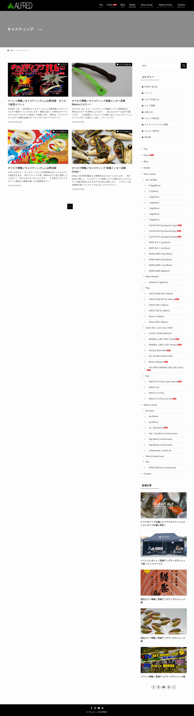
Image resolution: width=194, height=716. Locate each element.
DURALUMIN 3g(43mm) (158, 271)
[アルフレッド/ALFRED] (19, 5)
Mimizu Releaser (155, 362)
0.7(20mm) (152, 191)
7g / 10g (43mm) (155, 428)
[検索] (174, 687)
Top (145, 149)
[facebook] (153, 687)
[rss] (169, 687)
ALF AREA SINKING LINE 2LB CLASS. (165, 368)
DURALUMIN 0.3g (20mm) (159, 254)
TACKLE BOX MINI (157, 351)
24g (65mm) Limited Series (159, 439)
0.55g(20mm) (153, 186)
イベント (148, 93)
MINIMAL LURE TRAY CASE (161, 339)
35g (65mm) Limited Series (159, 445)
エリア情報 (149, 105)
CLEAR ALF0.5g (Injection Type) (162, 225)
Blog (146, 161)
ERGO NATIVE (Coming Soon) (161, 468)
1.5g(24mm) (153, 203)
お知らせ (148, 112)
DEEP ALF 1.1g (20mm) (158, 242)
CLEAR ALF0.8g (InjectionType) (162, 231)
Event (147, 155)
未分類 (147, 137)
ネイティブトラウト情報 (156, 124)
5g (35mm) (152, 422)
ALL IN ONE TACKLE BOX (160, 356)
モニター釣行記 (151, 131)
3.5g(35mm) (153, 220)
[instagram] (159, 687)
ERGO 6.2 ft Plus (155, 393)
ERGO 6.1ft (153, 387)
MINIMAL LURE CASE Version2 (162, 345)
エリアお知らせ (151, 99)
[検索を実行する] (184, 66)
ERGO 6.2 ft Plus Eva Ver (159, 399)
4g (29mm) (152, 416)
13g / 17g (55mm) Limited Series (162, 434)
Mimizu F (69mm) (155, 316)
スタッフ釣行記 (151, 118)
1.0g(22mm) (153, 197)
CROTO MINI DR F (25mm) (160, 294)
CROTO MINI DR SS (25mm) (161, 299)
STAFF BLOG (151, 87)
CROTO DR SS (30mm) (158, 311)
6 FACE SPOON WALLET (159, 333)
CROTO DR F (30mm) (157, 305)
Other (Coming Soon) (155, 456)
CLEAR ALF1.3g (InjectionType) (162, 237)
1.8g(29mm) (153, 208)
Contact (147, 473)
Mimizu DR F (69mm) (157, 322)
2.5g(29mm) (153, 214)
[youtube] (164, 687)
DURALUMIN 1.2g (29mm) (159, 265)
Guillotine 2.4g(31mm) (157, 282)
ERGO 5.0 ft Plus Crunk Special (162, 382)
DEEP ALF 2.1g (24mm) (158, 248)
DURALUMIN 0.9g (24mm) (159, 260)
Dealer (147, 168)
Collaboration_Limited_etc (159, 451)
